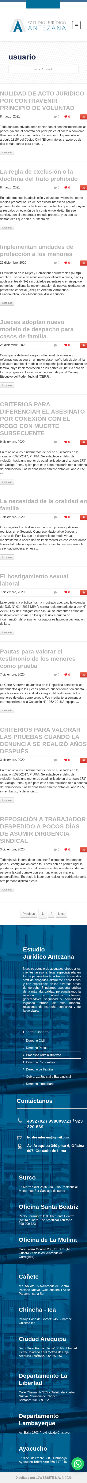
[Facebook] (31, 4)
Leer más (7, 152)
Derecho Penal (36, 1048)
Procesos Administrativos (43, 1055)
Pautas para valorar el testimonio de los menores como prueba (38, 658)
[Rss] (55, 4)
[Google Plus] (47, 4)
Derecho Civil (35, 1040)
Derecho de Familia (39, 1069)
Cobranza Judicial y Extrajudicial (48, 1076)
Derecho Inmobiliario (40, 1084)
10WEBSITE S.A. (48, 1477)
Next (61, 913)
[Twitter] (39, 4)
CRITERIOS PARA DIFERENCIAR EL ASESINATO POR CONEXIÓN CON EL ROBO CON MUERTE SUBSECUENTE (42, 418)
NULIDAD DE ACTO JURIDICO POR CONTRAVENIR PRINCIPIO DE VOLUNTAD (42, 100)
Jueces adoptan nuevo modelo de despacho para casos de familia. (37, 329)
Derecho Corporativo (40, 1062)
